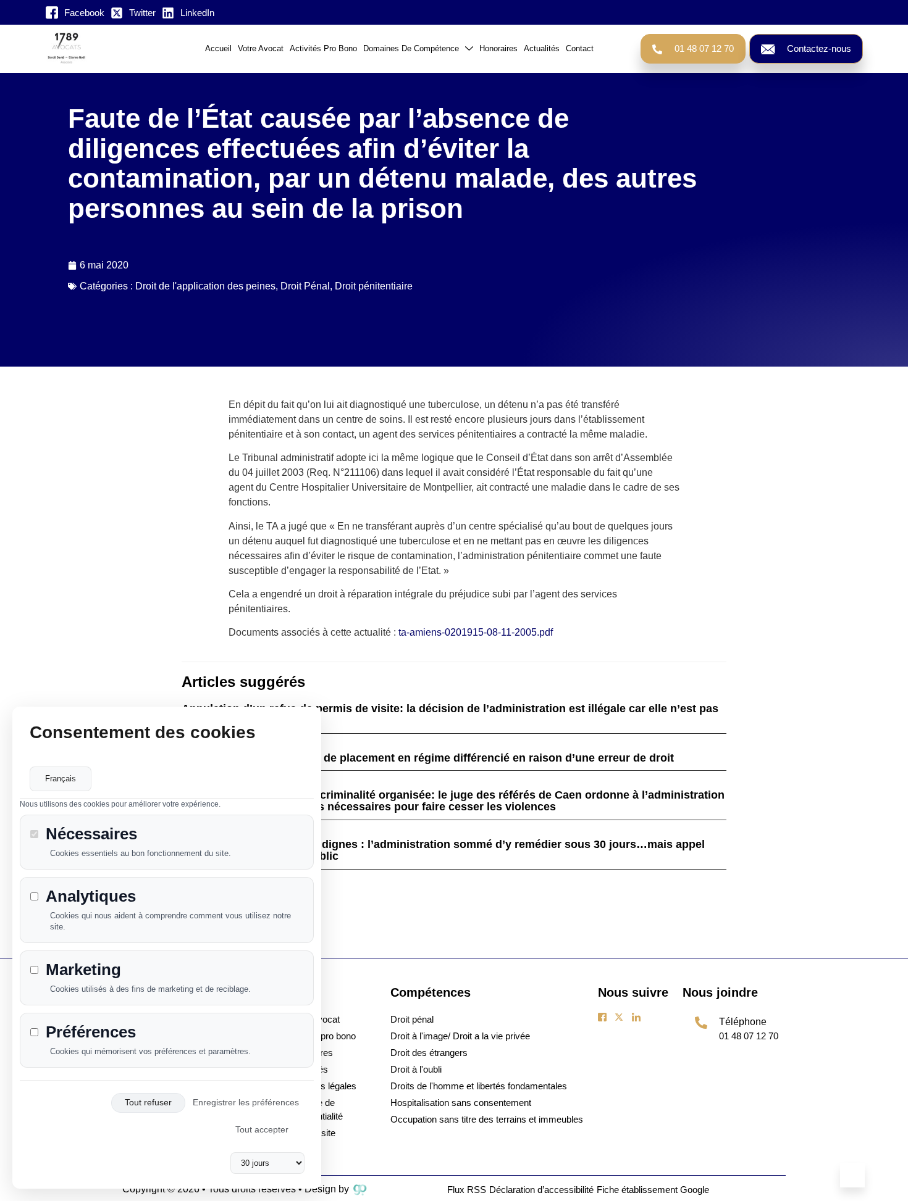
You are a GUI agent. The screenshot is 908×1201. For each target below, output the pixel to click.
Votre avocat (261, 48)
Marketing (83, 970)
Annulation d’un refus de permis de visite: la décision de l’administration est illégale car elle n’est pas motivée (450, 714)
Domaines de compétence (411, 48)
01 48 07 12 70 (704, 49)
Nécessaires (91, 835)
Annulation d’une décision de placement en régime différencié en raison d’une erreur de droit (428, 758)
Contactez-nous (819, 49)
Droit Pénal (305, 286)
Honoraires (498, 48)
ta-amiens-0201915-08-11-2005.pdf (476, 632)
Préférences (91, 1032)
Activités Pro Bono (323, 48)
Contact (580, 48)
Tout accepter (261, 1130)
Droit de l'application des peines (205, 286)
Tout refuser (148, 1103)
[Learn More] (852, 1175)
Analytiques (91, 896)
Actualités (542, 48)
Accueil (218, 48)
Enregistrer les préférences (246, 1103)
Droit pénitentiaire (374, 286)
